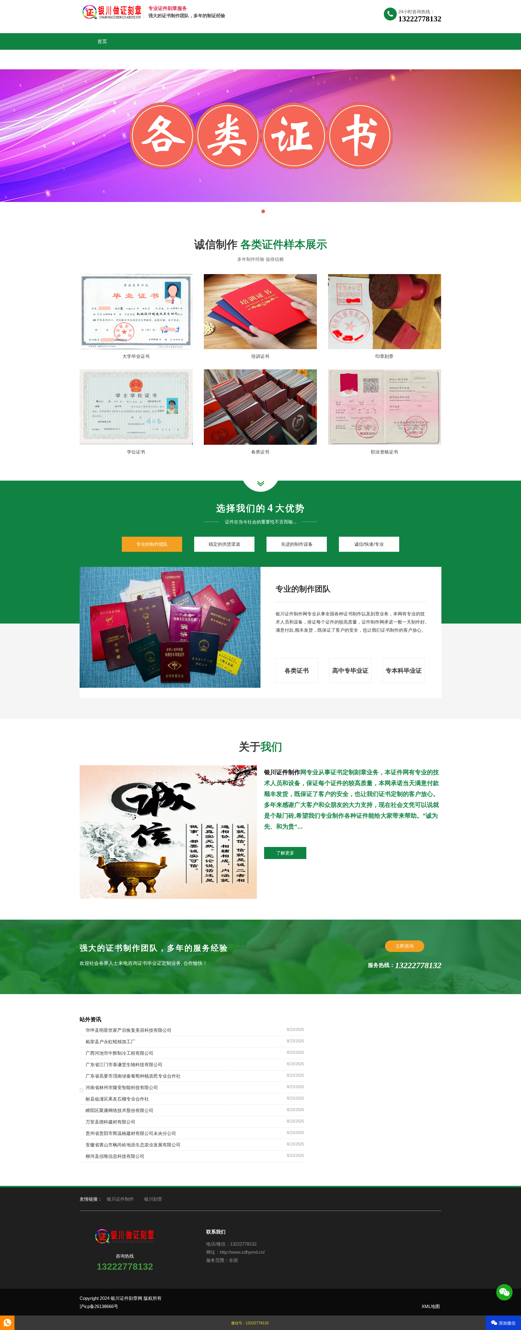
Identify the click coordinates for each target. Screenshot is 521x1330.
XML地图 (431, 1306)
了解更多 (285, 852)
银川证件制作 (282, 772)
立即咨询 (405, 946)
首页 (102, 41)
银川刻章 (153, 1199)
